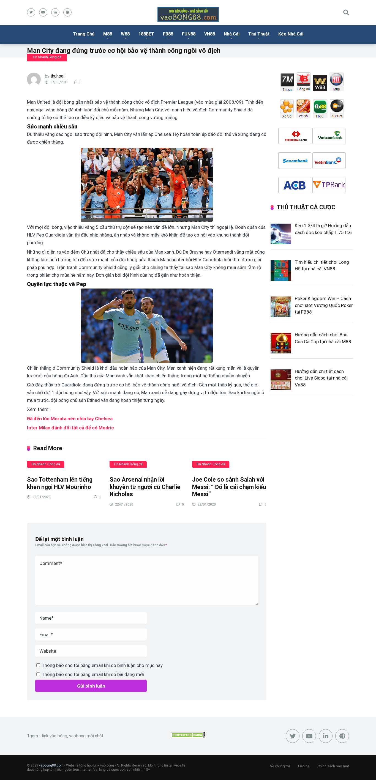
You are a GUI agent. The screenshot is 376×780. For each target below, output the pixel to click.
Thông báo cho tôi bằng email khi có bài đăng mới (93, 674)
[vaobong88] (188, 14)
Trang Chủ (83, 34)
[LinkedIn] (55, 12)
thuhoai (57, 76)
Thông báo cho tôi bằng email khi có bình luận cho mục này (102, 665)
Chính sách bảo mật (333, 766)
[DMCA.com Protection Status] (188, 736)
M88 (107, 34)
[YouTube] (43, 12)
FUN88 (188, 34)
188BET (146, 34)
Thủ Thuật (258, 34)
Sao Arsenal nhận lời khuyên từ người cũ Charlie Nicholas (145, 487)
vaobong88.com (51, 765)
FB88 (168, 34)
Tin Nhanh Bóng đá (46, 57)
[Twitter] (31, 12)
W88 (125, 34)
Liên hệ (303, 766)
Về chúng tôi (280, 766)
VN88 (209, 34)
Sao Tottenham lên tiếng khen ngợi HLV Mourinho (59, 483)
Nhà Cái (231, 34)
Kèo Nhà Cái (290, 34)
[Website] (67, 12)
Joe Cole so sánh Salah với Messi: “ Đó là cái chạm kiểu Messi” (229, 487)
